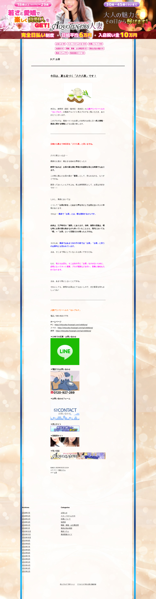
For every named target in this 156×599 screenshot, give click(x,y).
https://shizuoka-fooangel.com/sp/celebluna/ (75, 328)
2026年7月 (26, 513)
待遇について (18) (95, 44)
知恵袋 (63, 522)
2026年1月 (26, 528)
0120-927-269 (64, 392)
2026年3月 (26, 522)
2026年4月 (26, 519)
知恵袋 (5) (59, 48)
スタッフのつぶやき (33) (77, 44)
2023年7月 (26, 556)
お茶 (55, 472)
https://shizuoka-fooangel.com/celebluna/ (71, 325)
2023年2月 (26, 571)
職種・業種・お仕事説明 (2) (76, 48)
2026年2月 (26, 525)
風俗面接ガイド (66, 534)
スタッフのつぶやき (68, 516)
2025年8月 (26, 544)
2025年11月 (26, 534)
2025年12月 (26, 531)
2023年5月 (26, 562)
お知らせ (64, 513)
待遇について (66, 519)
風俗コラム (62, 470)
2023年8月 (26, 553)
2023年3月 (26, 568)
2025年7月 (26, 547)
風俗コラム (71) (61, 53)
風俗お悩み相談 (66, 528)
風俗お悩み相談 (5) (96, 48)
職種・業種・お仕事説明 (70, 525)
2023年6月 (26, 559)
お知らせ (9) (60, 44)
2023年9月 (26, 550)
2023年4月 (26, 565)
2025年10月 (26, 537)
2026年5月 (26, 516)
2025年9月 (26, 540)
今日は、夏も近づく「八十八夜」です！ (73, 75)
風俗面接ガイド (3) (77, 53)
